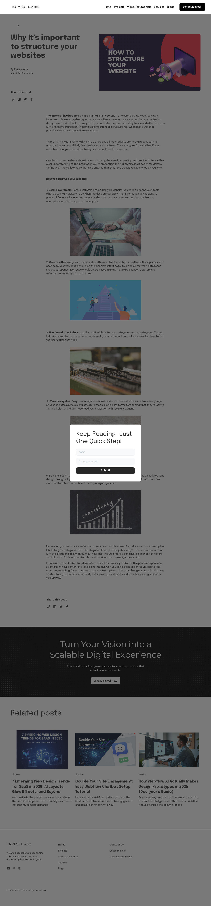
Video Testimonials (139, 6)
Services (159, 6)
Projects (119, 6)
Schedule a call (192, 7)
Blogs (170, 6)
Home (107, 6)
